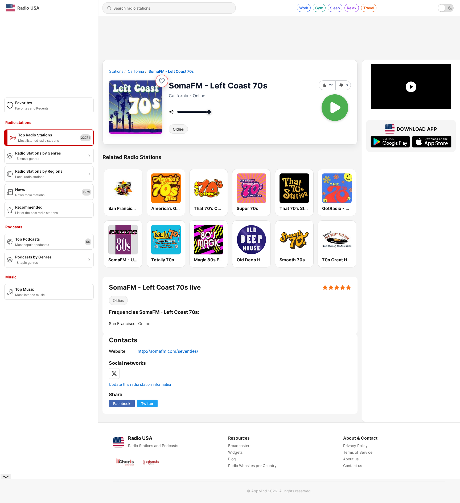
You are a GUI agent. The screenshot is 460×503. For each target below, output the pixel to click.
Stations (116, 71)
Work (303, 8)
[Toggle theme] (446, 8)
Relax (351, 8)
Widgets (235, 452)
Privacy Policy (355, 445)
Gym (319, 8)
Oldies (178, 129)
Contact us (352, 465)
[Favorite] (161, 81)
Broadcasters (239, 445)
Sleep (335, 8)
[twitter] (114, 373)
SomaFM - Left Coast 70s (171, 71)
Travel (368, 8)
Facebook (121, 403)
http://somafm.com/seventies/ (168, 351)
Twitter (147, 403)
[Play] (335, 107)
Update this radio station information (140, 384)
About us (351, 459)
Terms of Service (357, 452)
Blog (232, 459)
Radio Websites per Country (252, 465)
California (136, 71)
